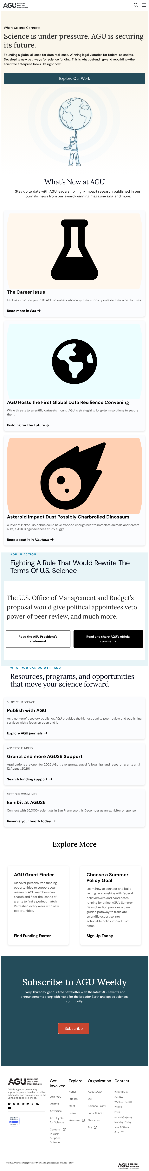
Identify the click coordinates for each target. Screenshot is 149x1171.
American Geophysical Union (27, 1163)
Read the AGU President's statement (38, 639)
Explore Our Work (74, 78)
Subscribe (74, 1028)
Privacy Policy (67, 1163)
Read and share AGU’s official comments (108, 639)
